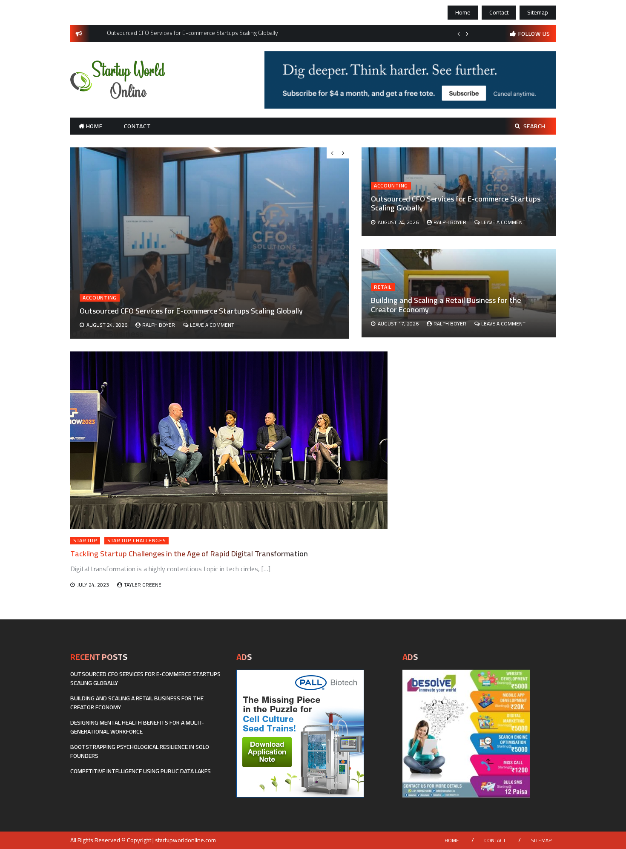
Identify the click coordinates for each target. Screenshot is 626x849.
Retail (383, 287)
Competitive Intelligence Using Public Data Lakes (140, 771)
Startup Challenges (136, 540)
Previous (458, 33)
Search (534, 126)
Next (467, 33)
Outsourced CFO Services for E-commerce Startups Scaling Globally (455, 203)
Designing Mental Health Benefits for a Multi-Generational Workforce (137, 727)
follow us (534, 33)
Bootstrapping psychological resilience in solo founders (139, 751)
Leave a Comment (503, 222)
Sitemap (537, 12)
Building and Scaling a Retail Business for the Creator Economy (446, 305)
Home (463, 12)
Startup (85, 540)
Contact (498, 12)
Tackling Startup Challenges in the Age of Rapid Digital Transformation (189, 554)
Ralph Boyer (450, 222)
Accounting (391, 186)
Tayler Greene (142, 585)
